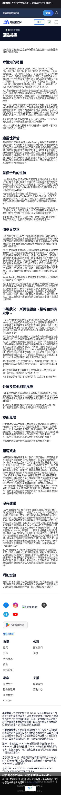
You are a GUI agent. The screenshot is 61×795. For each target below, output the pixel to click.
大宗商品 (8, 659)
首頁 (7, 30)
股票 (5, 647)
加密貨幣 (8, 670)
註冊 (39, 22)
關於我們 (38, 647)
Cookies (7, 700)
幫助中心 (38, 689)
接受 (30, 788)
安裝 (48, 13)
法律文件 (8, 684)
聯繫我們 (38, 684)
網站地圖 (8, 634)
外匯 (5, 653)
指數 (5, 664)
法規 (35, 653)
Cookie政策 (32, 782)
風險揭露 (8, 695)
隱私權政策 (9, 689)
